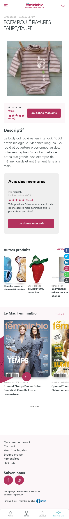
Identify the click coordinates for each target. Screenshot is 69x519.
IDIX (21, 495)
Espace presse (13, 454)
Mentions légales (15, 450)
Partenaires (11, 458)
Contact (9, 446)
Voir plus (61, 249)
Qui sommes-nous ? (17, 442)
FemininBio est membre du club (20, 501)
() (29, 200)
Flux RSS (9, 462)
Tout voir (59, 314)
